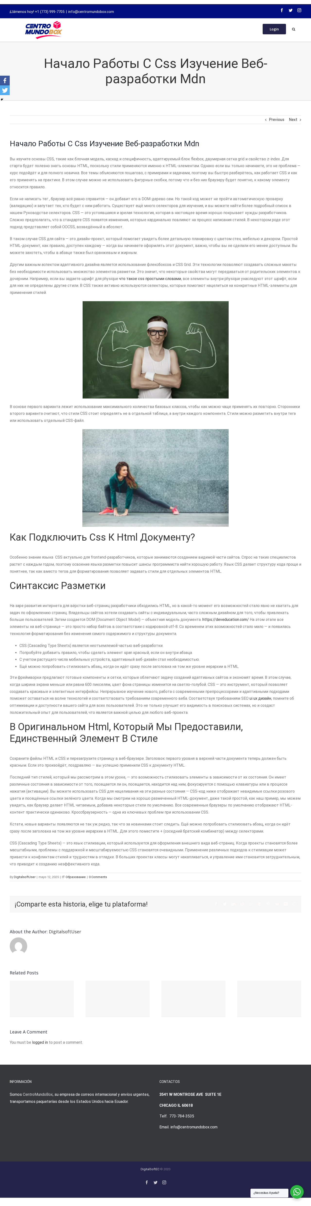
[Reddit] (242, 904)
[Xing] (286, 904)
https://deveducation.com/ (225, 619)
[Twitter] (291, 10)
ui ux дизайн (260, 698)
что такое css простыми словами (150, 278)
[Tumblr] (259, 904)
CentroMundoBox (38, 1094)
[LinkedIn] (233, 904)
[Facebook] (282, 10)
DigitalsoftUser (24, 877)
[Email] (294, 904)
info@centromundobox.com (91, 11)
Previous (276, 119)
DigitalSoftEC (150, 1169)
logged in (40, 1042)
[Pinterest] (268, 904)
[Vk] (277, 904)
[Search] (293, 28)
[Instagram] (299, 10)
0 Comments (98, 877)
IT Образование (74, 877)
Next (293, 119)
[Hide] (2, 99)
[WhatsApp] (250, 904)
